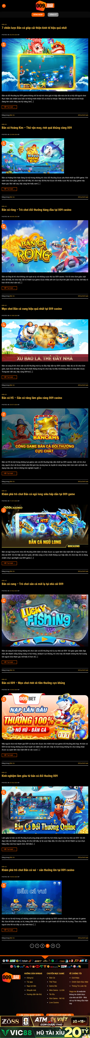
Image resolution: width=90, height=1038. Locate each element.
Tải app (30, 982)
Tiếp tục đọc (9, 107)
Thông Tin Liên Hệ (79, 986)
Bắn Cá (4, 24)
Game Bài (53, 986)
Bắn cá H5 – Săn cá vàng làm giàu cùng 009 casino (32, 398)
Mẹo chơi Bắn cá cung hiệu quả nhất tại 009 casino (32, 308)
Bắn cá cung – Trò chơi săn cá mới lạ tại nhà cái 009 (32, 584)
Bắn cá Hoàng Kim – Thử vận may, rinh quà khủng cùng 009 (37, 127)
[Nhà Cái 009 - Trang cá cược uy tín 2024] (45, 6)
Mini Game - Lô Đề (56, 990)
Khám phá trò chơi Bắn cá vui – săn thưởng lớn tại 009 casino (38, 870)
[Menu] (4, 6)
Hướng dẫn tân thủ (34, 994)
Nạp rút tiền (31, 986)
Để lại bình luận (83, 115)
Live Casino (54, 1002)
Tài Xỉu (52, 994)
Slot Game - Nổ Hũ (56, 998)
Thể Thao (53, 982)
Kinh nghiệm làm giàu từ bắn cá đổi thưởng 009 (30, 776)
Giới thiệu (75, 978)
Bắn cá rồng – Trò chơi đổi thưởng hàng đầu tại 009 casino (36, 210)
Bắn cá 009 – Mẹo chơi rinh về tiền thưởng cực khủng (33, 683)
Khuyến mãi (31, 990)
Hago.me (73, 991)
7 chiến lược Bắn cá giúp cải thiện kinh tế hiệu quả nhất (34, 28)
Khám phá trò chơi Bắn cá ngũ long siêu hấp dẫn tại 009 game (38, 494)
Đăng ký (30, 978)
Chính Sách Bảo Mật (80, 982)
